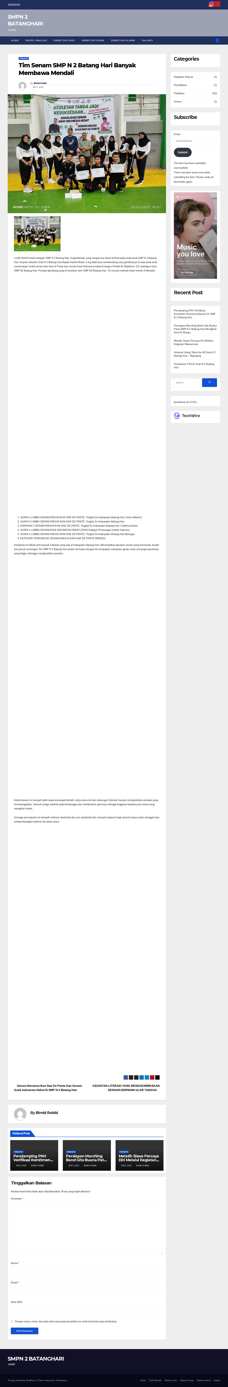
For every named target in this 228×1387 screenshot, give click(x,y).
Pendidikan (180, 85)
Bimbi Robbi (40, 83)
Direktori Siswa (93, 40)
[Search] (209, 382)
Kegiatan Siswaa (183, 77)
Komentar (17, 1198)
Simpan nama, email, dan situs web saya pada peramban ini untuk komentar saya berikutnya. (66, 1321)
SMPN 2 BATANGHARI (36, 1358)
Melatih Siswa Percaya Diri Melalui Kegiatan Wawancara (139, 1160)
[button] (212, 40)
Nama (15, 1263)
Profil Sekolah (36, 40)
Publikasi (24, 58)
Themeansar (61, 1380)
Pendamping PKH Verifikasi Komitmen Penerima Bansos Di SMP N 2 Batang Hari (194, 314)
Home (15, 40)
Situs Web (16, 1302)
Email (15, 1282)
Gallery (147, 40)
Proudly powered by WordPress (22, 1380)
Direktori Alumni (123, 40)
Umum (177, 101)
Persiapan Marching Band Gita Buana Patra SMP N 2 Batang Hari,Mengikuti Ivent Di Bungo (195, 329)
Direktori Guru (64, 40)
